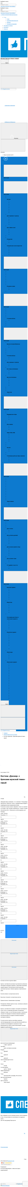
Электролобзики (14, 668)
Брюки (8, 310)
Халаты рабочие (14, 212)
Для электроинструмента (16, 628)
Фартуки (12, 211)
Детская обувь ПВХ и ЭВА (16, 436)
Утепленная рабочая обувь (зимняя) (15, 454)
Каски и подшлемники (15, 531)
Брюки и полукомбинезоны (13, 342)
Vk (24, 1133)
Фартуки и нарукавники (15, 254)
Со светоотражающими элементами (18, 383)
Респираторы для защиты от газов (18, 541)
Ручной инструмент (11, 630)
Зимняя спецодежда (8, 326)
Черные (12, 373)
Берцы (11, 426)
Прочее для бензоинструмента (17, 624)
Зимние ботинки (14, 457)
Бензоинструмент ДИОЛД (16, 599)
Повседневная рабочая (12, 442)
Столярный (12, 642)
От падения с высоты (12, 563)
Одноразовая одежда (15, 252)
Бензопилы (12, 590)
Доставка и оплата (8, 25)
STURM (11, 683)
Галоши (12, 434)
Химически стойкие (11, 489)
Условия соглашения (12, 24)
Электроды (9, 650)
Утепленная (12, 441)
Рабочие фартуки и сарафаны (17, 232)
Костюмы (12, 204)
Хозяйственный (13, 612)
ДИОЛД (12, 663)
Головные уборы (14, 207)
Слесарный (12, 640)
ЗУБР (11, 687)
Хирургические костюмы (12, 325)
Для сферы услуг (11, 225)
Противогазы (13, 538)
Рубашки (12, 224)
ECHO (11, 594)
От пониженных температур (13, 486)
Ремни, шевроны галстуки (16, 222)
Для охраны (9, 422)
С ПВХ (11, 503)
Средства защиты (8, 506)
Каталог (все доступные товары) (10, 58)
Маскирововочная (11, 281)
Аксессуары (9, 411)
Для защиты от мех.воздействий (14, 481)
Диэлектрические (11, 479)
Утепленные (10, 493)
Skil (10, 692)
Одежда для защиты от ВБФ (16, 249)
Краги (8, 478)
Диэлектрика (10, 525)
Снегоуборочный (14, 609)
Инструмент (6, 570)
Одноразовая (10, 321)
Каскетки (12, 530)
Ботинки (12, 449)
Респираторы (13, 540)
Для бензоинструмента (15, 625)
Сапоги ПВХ (12, 439)
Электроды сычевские (15, 658)
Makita (11, 688)
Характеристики (14, 953)
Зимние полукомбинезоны (16, 347)
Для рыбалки (13, 288)
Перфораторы (13, 673)
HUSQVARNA (13, 595)
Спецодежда (7, 180)
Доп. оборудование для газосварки (18, 620)
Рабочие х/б (12, 504)
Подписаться (20, 1183)
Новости (6, 29)
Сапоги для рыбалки (14, 437)
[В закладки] (12, 763)
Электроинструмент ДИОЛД (16, 678)
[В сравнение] (12, 751)
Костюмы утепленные (12, 367)
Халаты (11, 234)
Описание (14, 940)
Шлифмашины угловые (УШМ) (17, 670)
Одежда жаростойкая (15, 250)
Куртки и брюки (13, 220)
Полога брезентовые (15, 605)
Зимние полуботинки (15, 459)
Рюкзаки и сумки (11, 284)
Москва (7, 6)
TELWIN (11, 697)
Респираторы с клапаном (16, 543)
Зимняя (8, 276)
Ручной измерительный (15, 638)
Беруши (12, 560)
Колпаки (12, 240)
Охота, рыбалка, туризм (9, 255)
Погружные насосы (14, 677)
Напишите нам (10, 1160)
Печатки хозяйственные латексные (15, 494)
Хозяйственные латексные (13, 491)
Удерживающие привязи (15, 566)
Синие (11, 382)
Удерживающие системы (15, 568)
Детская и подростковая (12, 421)
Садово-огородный (14, 607)
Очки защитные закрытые (16, 548)
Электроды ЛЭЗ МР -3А (15, 655)
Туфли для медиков (14, 419)
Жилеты (12, 202)
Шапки (11, 359)
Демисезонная (10, 273)
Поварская (9, 237)
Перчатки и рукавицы (9, 462)
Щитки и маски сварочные (16, 555)
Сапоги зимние (13, 460)
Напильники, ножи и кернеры (16, 635)
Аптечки (9, 522)
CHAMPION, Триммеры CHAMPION (18, 592)
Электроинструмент (11, 660)
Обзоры (9, 22)
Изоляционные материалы (16, 633)
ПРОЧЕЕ (12, 698)
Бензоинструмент (11, 585)
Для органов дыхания (12, 533)
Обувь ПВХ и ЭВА (11, 431)
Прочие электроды (14, 653)
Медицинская (10, 387)
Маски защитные (14, 536)
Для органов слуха (11, 556)
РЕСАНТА (12, 680)
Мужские (12, 372)
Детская (9, 274)
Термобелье (13, 393)
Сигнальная (9, 235)
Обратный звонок (13, 14)
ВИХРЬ (11, 685)
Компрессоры (13, 675)
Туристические (13, 289)
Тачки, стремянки (14, 648)
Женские (12, 370)
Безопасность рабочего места (14, 523)
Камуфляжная (10, 278)
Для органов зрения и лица (13, 545)
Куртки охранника (14, 365)
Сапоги (11, 451)
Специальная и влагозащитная (14, 244)
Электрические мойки (15, 667)
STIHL (11, 597)
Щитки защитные (14, 553)
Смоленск (3, 6)
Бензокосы (12, 589)
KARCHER (12, 682)
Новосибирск (12, 6)
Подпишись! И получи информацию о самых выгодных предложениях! (10, 1168)
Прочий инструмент (14, 637)
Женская (9, 196)
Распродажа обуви (11, 452)
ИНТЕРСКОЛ (13, 693)
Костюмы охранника (15, 364)
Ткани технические (14, 610)
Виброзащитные (10, 483)
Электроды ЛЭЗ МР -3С (15, 657)
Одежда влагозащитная (15, 247)
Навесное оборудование (15, 622)
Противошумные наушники (16, 561)
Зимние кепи (13, 357)
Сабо (11, 416)
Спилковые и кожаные (12, 488)
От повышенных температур (13, 484)
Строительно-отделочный (16, 643)
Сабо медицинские (14, 417)
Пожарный (12, 604)
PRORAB (12, 695)
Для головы (9, 527)
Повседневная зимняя (12, 444)
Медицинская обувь (11, 412)
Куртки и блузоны (14, 230)
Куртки (11, 206)
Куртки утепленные (11, 375)
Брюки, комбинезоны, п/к (16, 201)
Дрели (11, 665)
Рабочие (9, 496)
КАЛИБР (12, 690)
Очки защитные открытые (16, 550)
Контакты (6, 27)
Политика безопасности (12, 20)
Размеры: (3, 811)
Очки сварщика (13, 551)
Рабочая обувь (7, 395)
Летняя (8, 197)
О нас (8, 19)
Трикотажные (10, 499)
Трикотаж (12, 209)
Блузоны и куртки (11, 308)
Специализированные (12, 498)
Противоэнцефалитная (12, 283)
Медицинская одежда (9, 293)
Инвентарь (9, 600)
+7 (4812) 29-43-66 (5, 14)
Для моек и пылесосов (15, 627)
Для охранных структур (12, 214)
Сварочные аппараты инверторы (17, 672)
